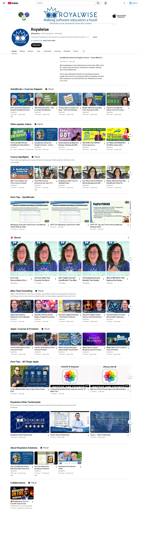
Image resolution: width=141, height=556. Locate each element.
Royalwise (13, 112)
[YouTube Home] (13, 3)
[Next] (130, 99)
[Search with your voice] (105, 3)
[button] (63, 81)
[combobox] (65, 3)
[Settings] (124, 3)
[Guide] (4, 3)
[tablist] (70, 51)
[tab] (14, 51)
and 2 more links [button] (49, 40)
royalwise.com (37, 40)
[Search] (98, 3)
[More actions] (32, 108)
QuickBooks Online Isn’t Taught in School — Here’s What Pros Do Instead (82, 58)
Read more (63, 81)
